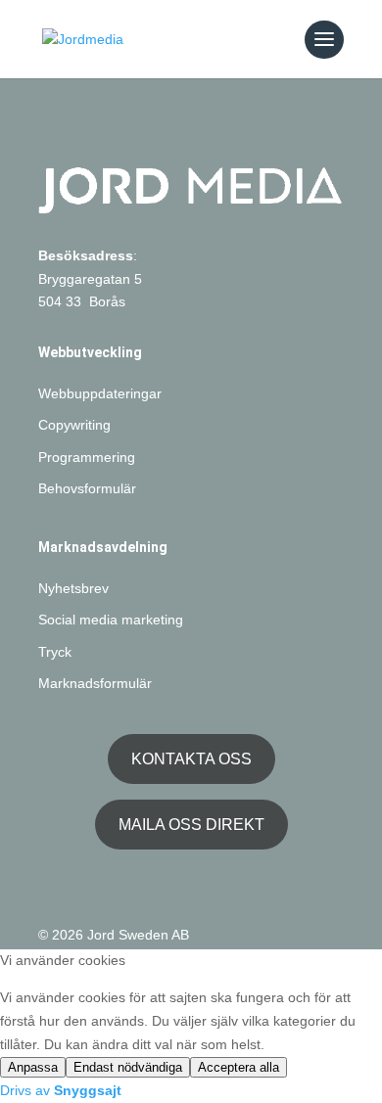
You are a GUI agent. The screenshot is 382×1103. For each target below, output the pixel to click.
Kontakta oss (191, 759)
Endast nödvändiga (127, 1067)
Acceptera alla (238, 1067)
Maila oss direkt (191, 824)
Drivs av (60, 1090)
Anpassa (33, 1067)
